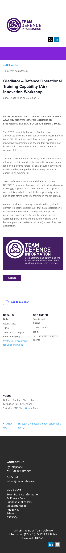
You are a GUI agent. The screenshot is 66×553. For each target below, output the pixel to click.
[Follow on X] (50, 39)
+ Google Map (30, 408)
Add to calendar (20, 301)
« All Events (10, 65)
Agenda (12, 277)
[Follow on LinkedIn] (56, 39)
